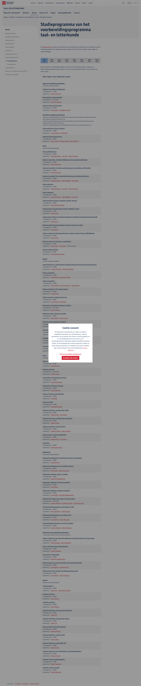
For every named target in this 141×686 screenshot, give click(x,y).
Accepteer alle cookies (70, 358)
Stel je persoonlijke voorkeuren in (70, 354)
